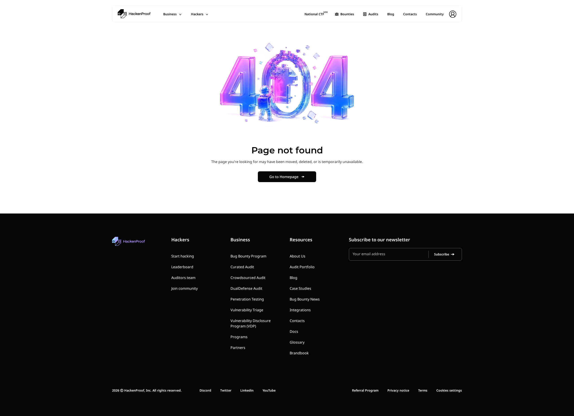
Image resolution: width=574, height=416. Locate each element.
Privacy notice (398, 390)
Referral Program (365, 390)
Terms (422, 390)
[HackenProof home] (139, 244)
